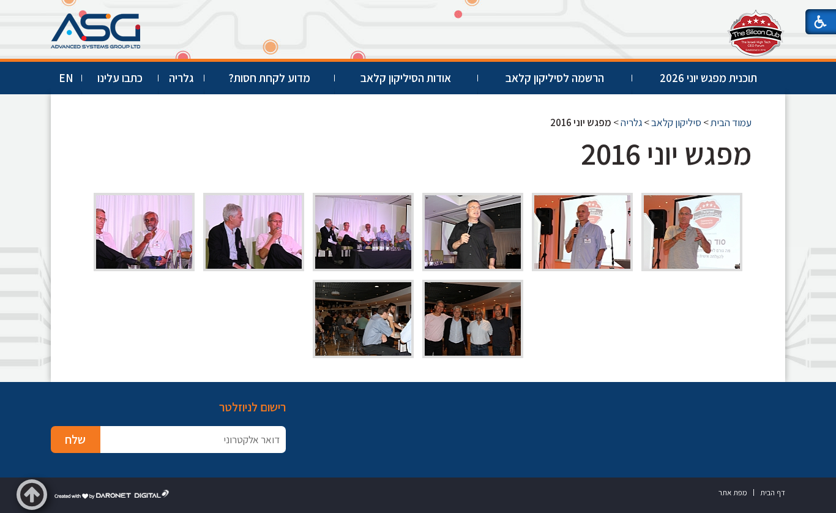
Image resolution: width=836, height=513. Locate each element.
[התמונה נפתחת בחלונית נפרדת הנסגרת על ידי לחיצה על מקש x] (691, 232)
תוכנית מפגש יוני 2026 (708, 77)
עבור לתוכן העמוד (418, 12)
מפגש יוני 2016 (666, 153)
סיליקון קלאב (676, 122)
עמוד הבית (731, 122)
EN (66, 77)
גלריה (181, 77)
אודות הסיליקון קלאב (405, 77)
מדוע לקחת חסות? (269, 77)
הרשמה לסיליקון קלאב (555, 77)
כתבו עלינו (120, 77)
